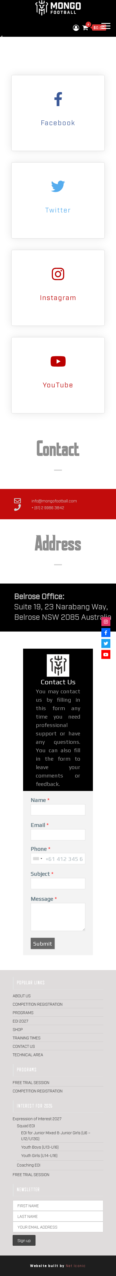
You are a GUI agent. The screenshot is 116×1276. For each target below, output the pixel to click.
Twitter (58, 209)
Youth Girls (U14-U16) (39, 1155)
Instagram (58, 297)
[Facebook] (58, 99)
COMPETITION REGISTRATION (38, 1003)
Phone (39, 848)
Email (38, 825)
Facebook (58, 122)
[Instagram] (58, 274)
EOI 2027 (20, 1020)
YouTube (58, 384)
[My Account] (76, 27)
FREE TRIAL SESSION (31, 1082)
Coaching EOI (28, 1164)
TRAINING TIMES (27, 1037)
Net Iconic (76, 1266)
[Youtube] (105, 654)
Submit (42, 943)
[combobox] (37, 858)
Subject (40, 873)
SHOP (18, 1029)
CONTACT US (24, 1046)
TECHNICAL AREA (28, 1054)
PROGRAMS (23, 1012)
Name (38, 800)
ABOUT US (22, 995)
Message (42, 898)
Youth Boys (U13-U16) (40, 1146)
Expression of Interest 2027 (37, 1118)
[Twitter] (58, 186)
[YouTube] (58, 361)
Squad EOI (26, 1125)
